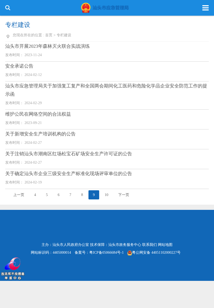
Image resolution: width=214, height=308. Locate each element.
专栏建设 (64, 35)
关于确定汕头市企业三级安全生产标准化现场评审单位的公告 (68, 173)
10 (106, 195)
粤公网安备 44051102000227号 (156, 252)
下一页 (123, 195)
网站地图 (165, 245)
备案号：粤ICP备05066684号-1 (99, 252)
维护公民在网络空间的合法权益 (38, 114)
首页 (48, 35)
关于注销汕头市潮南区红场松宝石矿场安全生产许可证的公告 (68, 153)
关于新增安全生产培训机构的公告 (40, 134)
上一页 (18, 195)
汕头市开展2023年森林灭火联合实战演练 (47, 46)
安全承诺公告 (19, 66)
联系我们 (149, 245)
